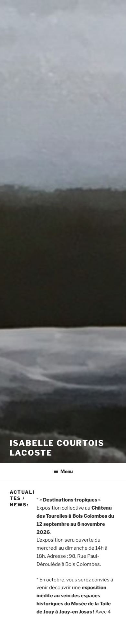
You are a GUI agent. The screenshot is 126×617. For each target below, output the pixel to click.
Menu (66, 471)
